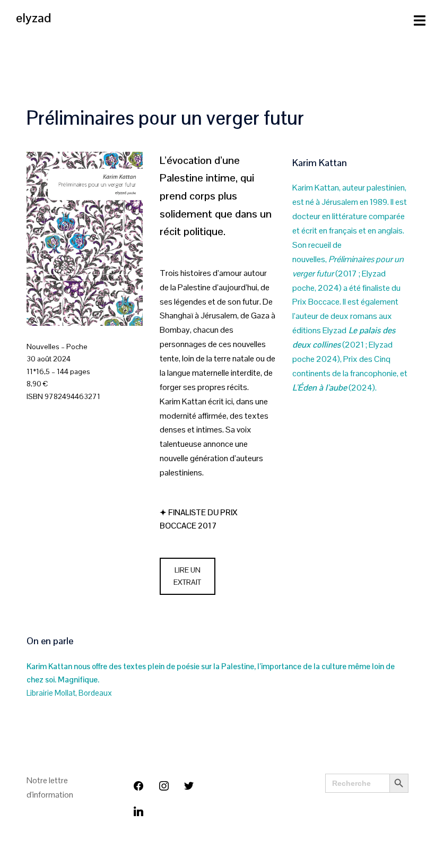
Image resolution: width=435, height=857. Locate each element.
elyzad (33, 18)
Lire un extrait (187, 576)
